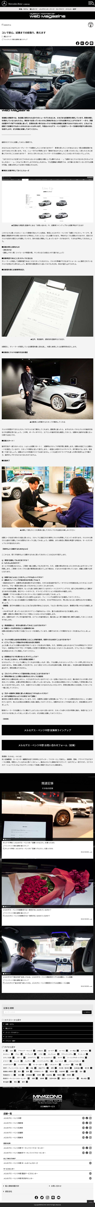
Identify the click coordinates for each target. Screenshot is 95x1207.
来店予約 (63, 1071)
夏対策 (88, 1068)
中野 (78, 1064)
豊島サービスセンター (70, 1078)
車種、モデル (23, 9)
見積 (34, 1078)
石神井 (40, 1075)
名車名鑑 (78, 1068)
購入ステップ (23, 39)
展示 (20, 1071)
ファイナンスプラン (44, 1061)
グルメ (18, 1054)
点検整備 (30, 1075)
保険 (13, 39)
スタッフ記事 (8, 1058)
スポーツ (21, 1058)
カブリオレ (85, 1051)
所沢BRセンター (40, 1071)
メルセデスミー (24, 1064)
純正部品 (50, 1075)
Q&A (12, 1051)
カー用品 (74, 1051)
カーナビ (63, 1051)
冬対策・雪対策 (65, 1068)
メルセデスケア (9, 1064)
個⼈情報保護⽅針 (12, 1186)
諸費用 (17, 39)
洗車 (20, 1075)
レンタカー (68, 1064)
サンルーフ (82, 1054)
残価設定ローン (9, 1075)
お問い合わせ (56, 1186)
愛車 (29, 1071)
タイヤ (61, 1058)
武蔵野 (73, 1071)
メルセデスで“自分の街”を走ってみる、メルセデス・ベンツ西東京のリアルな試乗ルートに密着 (38, 977)
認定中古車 (54, 1078)
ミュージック (60, 1061)
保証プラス (43, 1068)
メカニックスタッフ (76, 1061)
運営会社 (8, 1191)
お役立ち (41, 1051)
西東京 (70, 1075)
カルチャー (8, 1054)
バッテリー (29, 1061)
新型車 (53, 1071)
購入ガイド (33, 9)
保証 (33, 1068)
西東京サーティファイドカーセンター (16, 1078)
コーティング (30, 1054)
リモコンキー (54, 1064)
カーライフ (60, 9)
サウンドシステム (68, 1054)
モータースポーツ (40, 1064)
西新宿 (60, 1075)
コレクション (53, 1054)
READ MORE (85, 852)
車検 (16, 1082)
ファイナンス (8, 39)
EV (5, 1051)
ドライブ (7, 1061)
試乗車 (43, 1078)
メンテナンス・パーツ (46, 9)
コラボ (41, 1054)
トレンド (18, 1061)
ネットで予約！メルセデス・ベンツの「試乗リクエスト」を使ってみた (29, 842)
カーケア (52, 1051)
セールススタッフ (48, 1058)
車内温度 (7, 1082)
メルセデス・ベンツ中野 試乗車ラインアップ (47, 730)
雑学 (25, 1082)
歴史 (82, 1071)
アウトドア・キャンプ (26, 1051)
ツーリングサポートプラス (76, 1058)
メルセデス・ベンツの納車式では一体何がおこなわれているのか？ (27, 910)
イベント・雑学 (71, 9)
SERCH (87, 1012)
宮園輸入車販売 (9, 1071)
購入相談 (85, 1078)
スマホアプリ (33, 1058)
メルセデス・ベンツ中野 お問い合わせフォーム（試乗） (47, 745)
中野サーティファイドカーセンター (15, 1068)
